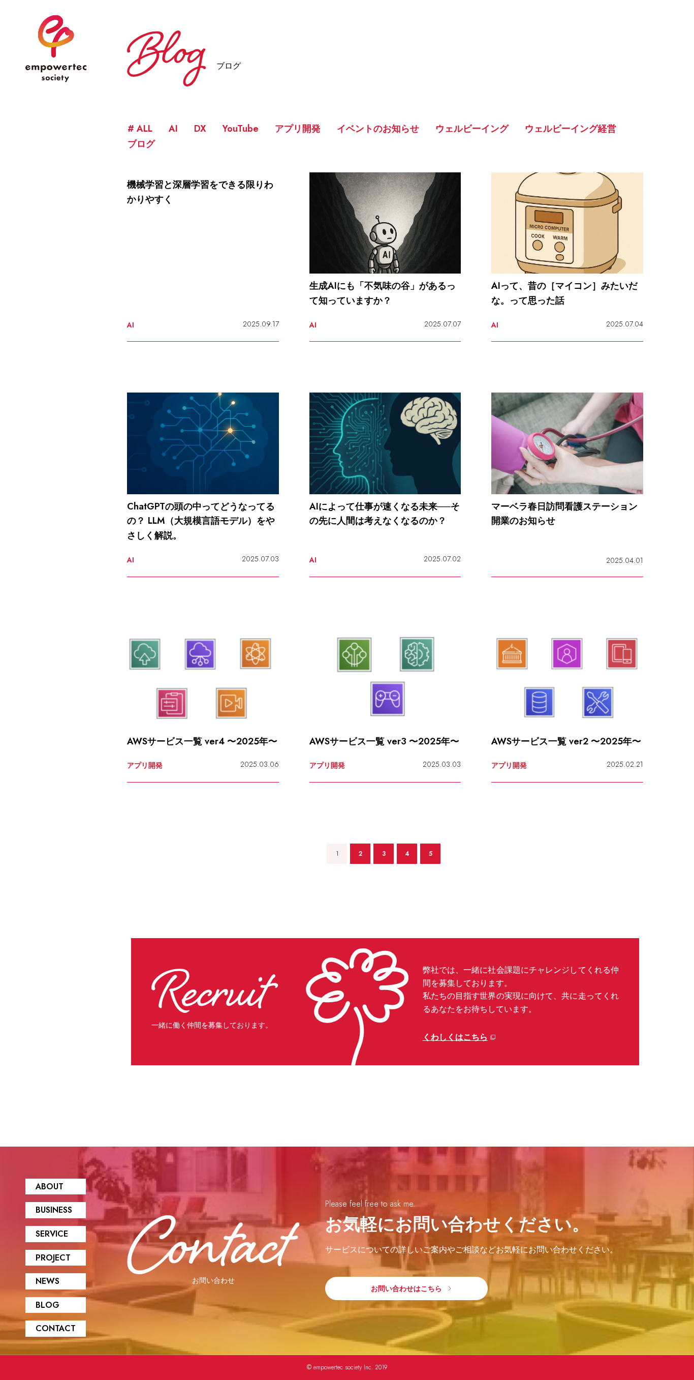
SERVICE (52, 1234)
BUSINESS (54, 1210)
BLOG (47, 1305)
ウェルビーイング (472, 128)
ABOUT (50, 1186)
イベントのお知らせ (378, 128)
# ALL (140, 128)
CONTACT (56, 1328)
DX (200, 128)
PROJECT (53, 1258)
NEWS (47, 1281)
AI (173, 128)
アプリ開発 (298, 128)
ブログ (141, 144)
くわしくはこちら (455, 1037)
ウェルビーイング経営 (570, 128)
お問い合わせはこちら (406, 1288)
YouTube (241, 128)
